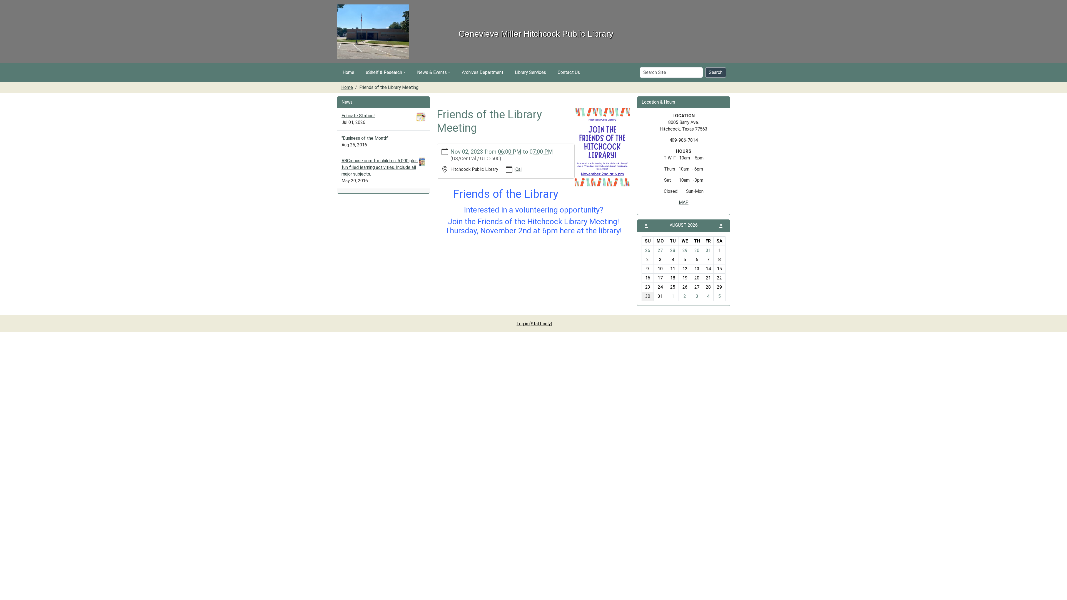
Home (348, 72)
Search (715, 72)
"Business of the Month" (364, 138)
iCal (518, 169)
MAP (684, 202)
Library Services (530, 72)
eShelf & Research (384, 72)
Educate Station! (358, 115)
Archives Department (482, 72)
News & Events (432, 72)
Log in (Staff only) (534, 323)
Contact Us (569, 72)
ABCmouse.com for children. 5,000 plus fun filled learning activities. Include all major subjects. (379, 167)
